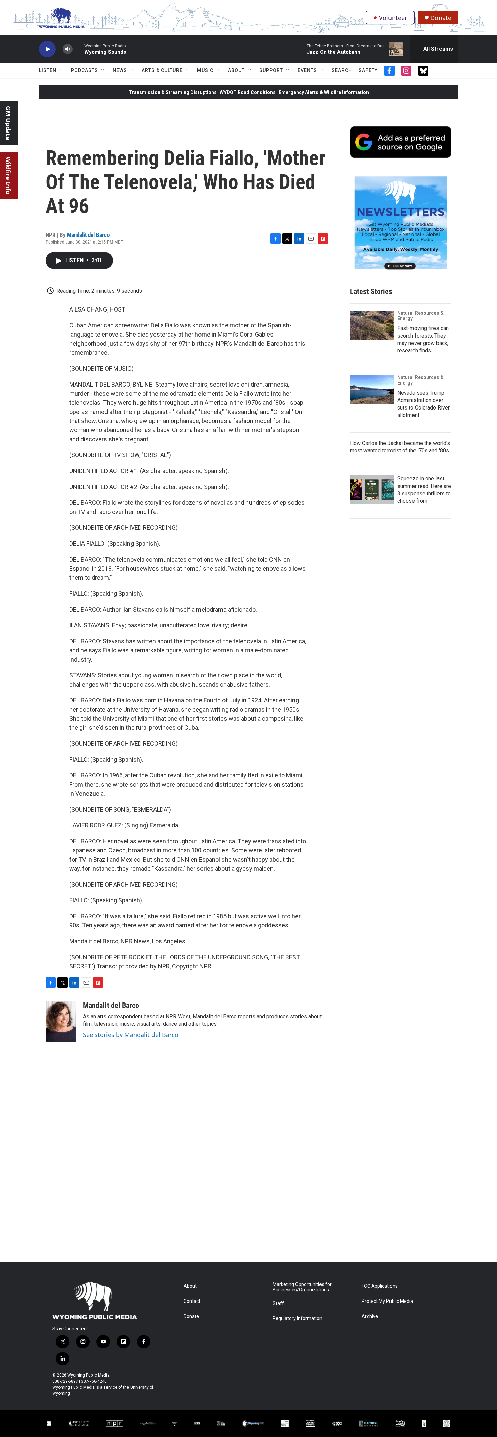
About (236, 70)
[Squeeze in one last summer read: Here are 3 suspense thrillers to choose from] (372, 489)
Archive (370, 1316)
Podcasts (84, 70)
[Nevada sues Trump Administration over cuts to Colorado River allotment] (372, 389)
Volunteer (393, 18)
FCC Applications (380, 1286)
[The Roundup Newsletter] (400, 222)
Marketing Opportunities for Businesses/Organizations (302, 1287)
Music (205, 70)
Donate (440, 17)
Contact (192, 1301)
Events (307, 70)
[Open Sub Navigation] (61, 70)
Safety (368, 70)
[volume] (67, 49)
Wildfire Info (8, 175)
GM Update (8, 123)
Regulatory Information (297, 1318)
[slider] (78, 48)
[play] (47, 49)
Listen (47, 70)
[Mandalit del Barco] (61, 1021)
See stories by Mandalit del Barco (131, 1035)
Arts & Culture (162, 70)
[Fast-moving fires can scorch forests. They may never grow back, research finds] (372, 325)
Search (342, 70)
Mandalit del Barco (88, 234)
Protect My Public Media (387, 1301)
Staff (278, 1303)
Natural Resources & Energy (420, 315)
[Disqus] (248, 1170)
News (120, 70)
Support (271, 70)
